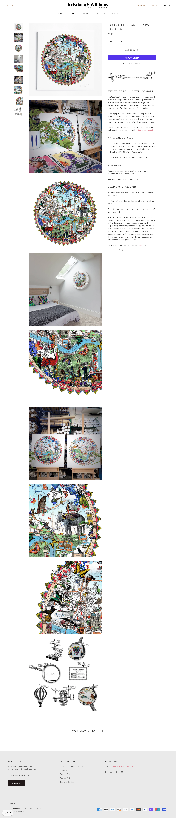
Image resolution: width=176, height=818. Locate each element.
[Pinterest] (122, 250)
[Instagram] (111, 771)
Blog (115, 13)
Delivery (63, 770)
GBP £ (8, 6)
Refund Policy (66, 774)
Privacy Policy (66, 778)
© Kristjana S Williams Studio (26, 808)
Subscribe (16, 783)
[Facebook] (116, 250)
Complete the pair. (146, 130)
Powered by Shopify (18, 811)
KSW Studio (100, 13)
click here (142, 245)
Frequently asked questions (71, 766)
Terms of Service (67, 782)
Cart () (165, 5)
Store (72, 13)
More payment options (131, 63)
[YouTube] (122, 771)
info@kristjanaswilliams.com (121, 766)
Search (153, 6)
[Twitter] (119, 250)
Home (61, 13)
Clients (85, 13)
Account (142, 6)
